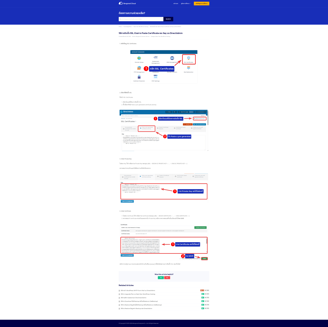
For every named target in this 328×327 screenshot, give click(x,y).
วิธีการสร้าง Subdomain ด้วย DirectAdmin (133, 298)
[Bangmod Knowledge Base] (127, 4)
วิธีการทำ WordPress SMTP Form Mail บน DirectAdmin (138, 290)
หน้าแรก (175, 3)
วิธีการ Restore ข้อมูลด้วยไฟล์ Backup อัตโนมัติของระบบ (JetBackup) (141, 305)
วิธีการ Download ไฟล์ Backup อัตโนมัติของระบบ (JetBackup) (139, 301)
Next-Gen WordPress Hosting (163, 36)
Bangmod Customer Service (142, 36)
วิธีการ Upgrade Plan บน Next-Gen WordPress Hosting (138, 294)
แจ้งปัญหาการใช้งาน (201, 3)
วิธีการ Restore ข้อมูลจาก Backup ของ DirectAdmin (136, 308)
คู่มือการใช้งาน (185, 3)
